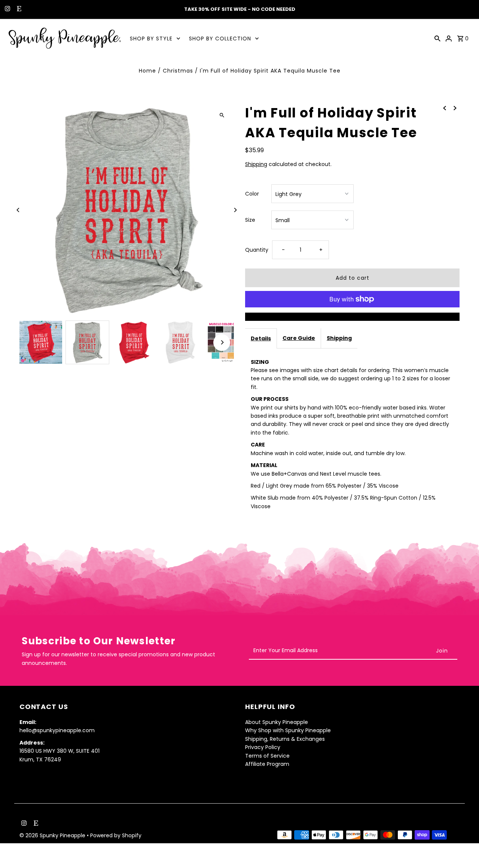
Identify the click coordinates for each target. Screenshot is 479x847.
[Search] (437, 38)
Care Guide (299, 338)
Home (147, 70)
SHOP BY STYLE (151, 38)
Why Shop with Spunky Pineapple (288, 730)
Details (261, 338)
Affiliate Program (267, 764)
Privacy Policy (262, 747)
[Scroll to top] (463, 827)
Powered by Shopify (115, 835)
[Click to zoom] (221, 115)
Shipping (256, 164)
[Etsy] (18, 9)
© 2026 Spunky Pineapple (53, 835)
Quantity (256, 250)
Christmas (178, 70)
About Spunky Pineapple (276, 722)
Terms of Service (267, 755)
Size (250, 220)
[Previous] (18, 210)
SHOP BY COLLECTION (220, 38)
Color (252, 193)
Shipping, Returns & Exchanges (285, 739)
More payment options (352, 316)
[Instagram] (6, 9)
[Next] (234, 210)
